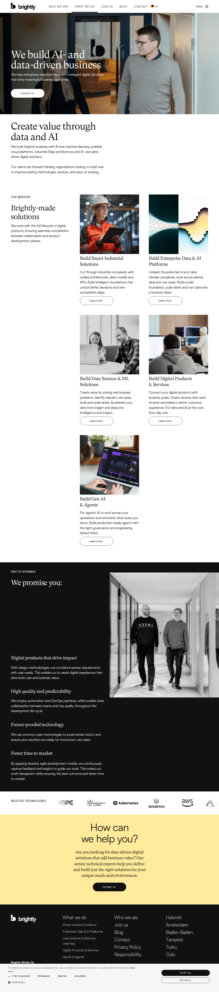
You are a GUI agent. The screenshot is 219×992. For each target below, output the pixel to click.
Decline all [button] (185, 980)
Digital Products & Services (81, 950)
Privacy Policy (127, 947)
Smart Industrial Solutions (80, 925)
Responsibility (127, 954)
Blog (118, 932)
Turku (171, 947)
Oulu (170, 954)
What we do (74, 917)
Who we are (126, 917)
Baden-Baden (179, 932)
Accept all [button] (185, 973)
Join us (121, 925)
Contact (122, 939)
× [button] (216, 966)
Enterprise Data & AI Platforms (83, 931)
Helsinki (173, 917)
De (156, 6)
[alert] (109, 978)
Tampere (174, 939)
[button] (200, 6)
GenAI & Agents (73, 957)
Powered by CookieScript (17, 989)
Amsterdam (177, 925)
